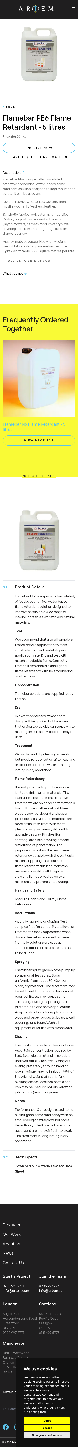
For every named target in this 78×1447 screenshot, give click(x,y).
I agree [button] (47, 1420)
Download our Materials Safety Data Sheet (43, 1168)
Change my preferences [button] (47, 1435)
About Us (11, 1243)
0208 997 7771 (13, 1286)
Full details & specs (27, 261)
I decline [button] (47, 1427)
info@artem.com (16, 1290)
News (8, 1253)
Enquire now (39, 148)
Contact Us (13, 1262)
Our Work (12, 1234)
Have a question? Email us (39, 157)
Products (11, 1224)
